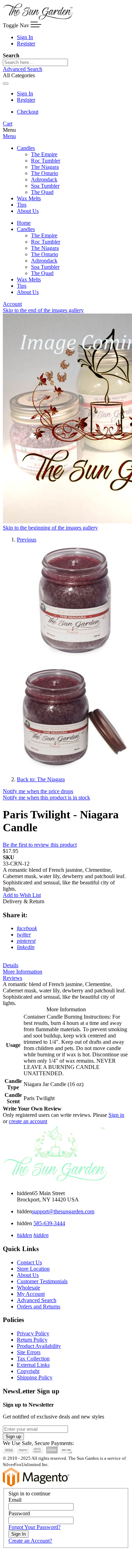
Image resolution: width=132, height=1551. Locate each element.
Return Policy (32, 1340)
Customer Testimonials (42, 1281)
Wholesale (28, 1288)
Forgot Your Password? (34, 1527)
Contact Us (29, 1262)
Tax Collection (33, 1359)
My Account (31, 1294)
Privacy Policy (33, 1333)
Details (10, 965)
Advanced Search (22, 69)
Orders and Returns (38, 1306)
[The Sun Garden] (38, 18)
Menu (9, 136)
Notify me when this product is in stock (46, 797)
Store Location (33, 1269)
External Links (33, 1365)
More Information (22, 972)
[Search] (5, 83)
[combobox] (35, 62)
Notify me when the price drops (38, 791)
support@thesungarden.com (63, 1211)
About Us (28, 1275)
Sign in (116, 1115)
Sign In (25, 37)
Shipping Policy (34, 1377)
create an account (28, 1121)
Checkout (27, 112)
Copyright (28, 1371)
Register (26, 43)
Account (12, 304)
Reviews (12, 978)
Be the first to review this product (40, 845)
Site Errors (28, 1352)
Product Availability (39, 1346)
